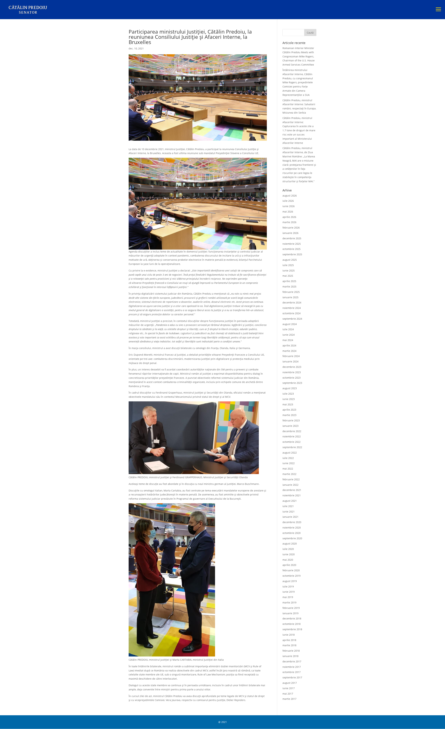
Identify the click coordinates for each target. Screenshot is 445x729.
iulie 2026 (288, 200)
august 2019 (289, 581)
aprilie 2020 (289, 565)
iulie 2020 (288, 549)
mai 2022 (287, 468)
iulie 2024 (288, 329)
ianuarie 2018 (290, 656)
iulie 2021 (288, 506)
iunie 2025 (288, 270)
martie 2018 (289, 645)
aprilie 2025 (289, 281)
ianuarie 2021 (290, 516)
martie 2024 (289, 351)
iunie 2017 (288, 688)
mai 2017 (287, 693)
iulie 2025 (288, 265)
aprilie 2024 (289, 345)
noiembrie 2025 (291, 243)
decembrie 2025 (291, 238)
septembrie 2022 (292, 447)
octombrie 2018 (291, 624)
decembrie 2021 (291, 490)
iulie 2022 (288, 458)
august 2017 (289, 682)
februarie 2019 (291, 608)
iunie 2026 (288, 206)
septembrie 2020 (292, 538)
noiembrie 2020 (291, 527)
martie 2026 (289, 222)
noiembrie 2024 (291, 308)
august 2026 (289, 195)
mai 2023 (287, 404)
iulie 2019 (288, 586)
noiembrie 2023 (291, 372)
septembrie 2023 (292, 382)
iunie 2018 (288, 634)
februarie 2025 (291, 292)
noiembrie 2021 (291, 495)
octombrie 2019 (291, 575)
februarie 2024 (291, 356)
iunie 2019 (288, 591)
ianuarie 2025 (290, 297)
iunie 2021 (288, 511)
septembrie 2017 (292, 677)
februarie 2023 (291, 420)
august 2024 (289, 324)
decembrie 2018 (291, 618)
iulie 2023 (288, 393)
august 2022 (289, 452)
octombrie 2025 (291, 249)
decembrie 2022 (291, 431)
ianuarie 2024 (290, 361)
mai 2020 (287, 559)
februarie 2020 (291, 570)
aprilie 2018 (289, 640)
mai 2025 (287, 275)
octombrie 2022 (291, 441)
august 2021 (289, 500)
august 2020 (289, 543)
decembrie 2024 (291, 302)
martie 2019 (289, 602)
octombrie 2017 (291, 672)
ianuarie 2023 (290, 425)
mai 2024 (287, 340)
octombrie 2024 (291, 313)
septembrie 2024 (292, 318)
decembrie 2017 (291, 661)
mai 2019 (287, 597)
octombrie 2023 (291, 377)
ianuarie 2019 (290, 613)
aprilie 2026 (289, 217)
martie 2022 (289, 474)
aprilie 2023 (289, 409)
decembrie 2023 (291, 366)
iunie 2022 (288, 463)
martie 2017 (289, 698)
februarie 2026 (291, 227)
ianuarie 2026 (290, 233)
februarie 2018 (291, 650)
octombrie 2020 (291, 533)
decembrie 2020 (291, 522)
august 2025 (289, 259)
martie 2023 (289, 415)
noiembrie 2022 (291, 436)
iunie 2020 (288, 554)
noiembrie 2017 (291, 666)
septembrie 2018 (292, 629)
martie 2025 (289, 286)
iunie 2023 (288, 399)
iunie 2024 (288, 334)
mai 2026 (287, 211)
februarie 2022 (291, 479)
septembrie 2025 (292, 254)
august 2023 (289, 388)
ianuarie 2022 (290, 484)
